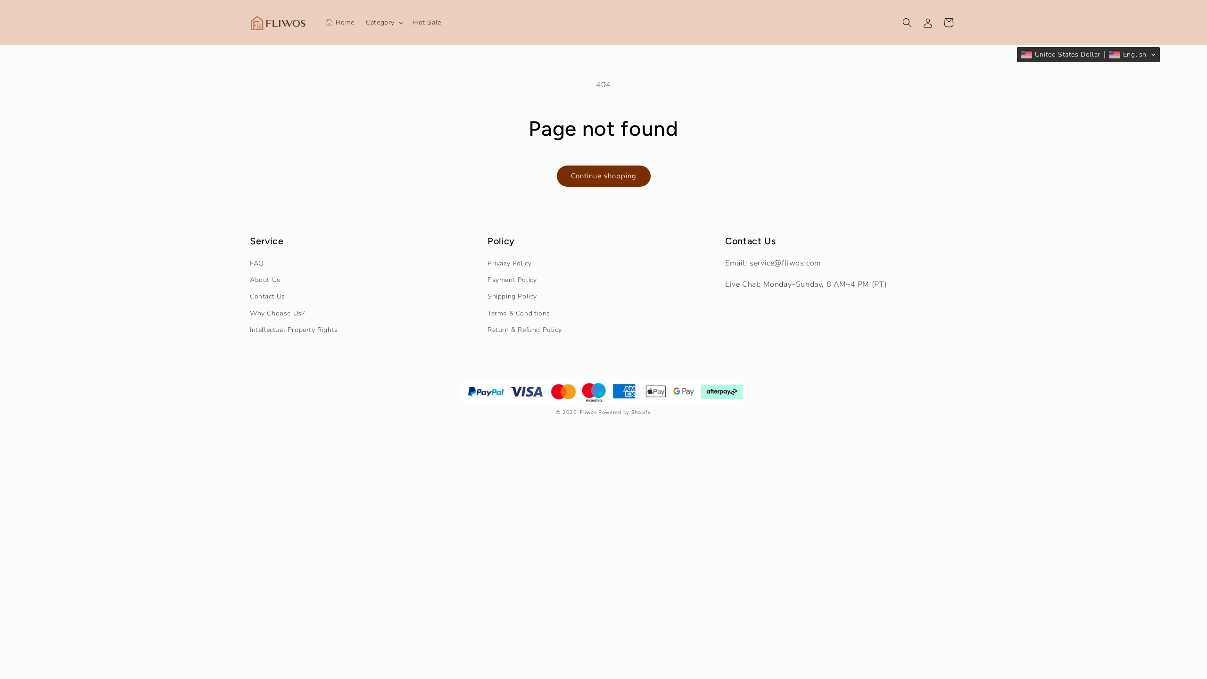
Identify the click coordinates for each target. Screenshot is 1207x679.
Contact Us (267, 296)
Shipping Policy (512, 296)
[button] (383, 23)
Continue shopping (604, 176)
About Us (265, 279)
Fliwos (588, 412)
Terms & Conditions (519, 313)
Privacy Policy (509, 263)
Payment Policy (512, 279)
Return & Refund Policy (525, 329)
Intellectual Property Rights (294, 329)
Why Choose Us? (277, 313)
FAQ (257, 263)
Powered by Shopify (624, 412)
